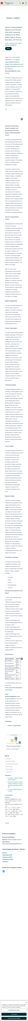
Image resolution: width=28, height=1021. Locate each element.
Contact (7, 823)
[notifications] (23, 3)
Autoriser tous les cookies (14, 1018)
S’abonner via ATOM (7, 859)
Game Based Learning (10, 761)
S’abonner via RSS (7, 857)
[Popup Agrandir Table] (22, 659)
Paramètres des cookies (14, 1010)
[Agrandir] (22, 119)
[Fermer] (26, 1002)
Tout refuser (14, 1014)
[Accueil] (7, 3)
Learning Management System (12, 763)
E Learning (8, 758)
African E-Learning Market (14, 725)
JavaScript (5, 861)
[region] (14, 1010)
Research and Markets (10, 45)
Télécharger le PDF (7, 855)
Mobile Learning (9, 766)
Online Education (9, 769)
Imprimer (4, 852)
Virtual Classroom (9, 771)
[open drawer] (26, 3)
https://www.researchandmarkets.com (12, 843)
